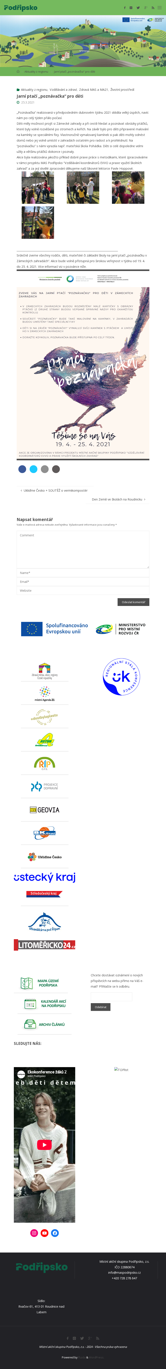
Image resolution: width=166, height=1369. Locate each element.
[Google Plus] (146, 7)
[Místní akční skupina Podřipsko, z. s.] (20, 7)
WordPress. (96, 1357)
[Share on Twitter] (33, 471)
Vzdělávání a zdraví (63, 90)
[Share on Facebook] (22, 471)
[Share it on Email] (45, 471)
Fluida (81, 1357)
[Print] (56, 471)
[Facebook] (125, 7)
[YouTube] (44, 1233)
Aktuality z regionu (36, 71)
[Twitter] (138, 7)
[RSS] (153, 7)
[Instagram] (131, 7)
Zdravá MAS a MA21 (93, 90)
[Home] (18, 71)
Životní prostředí (122, 90)
